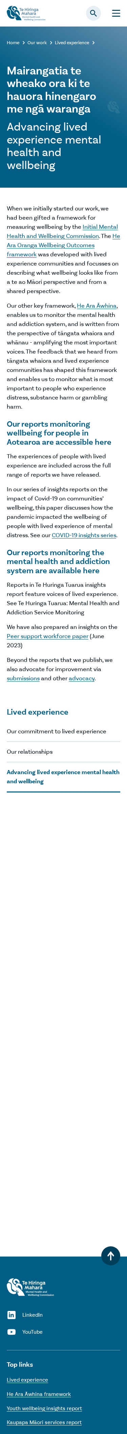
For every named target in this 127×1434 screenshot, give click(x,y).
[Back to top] (110, 1255)
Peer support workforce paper (47, 636)
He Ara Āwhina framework (39, 1394)
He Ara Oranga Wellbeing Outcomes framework (63, 245)
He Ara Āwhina (97, 305)
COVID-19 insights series (84, 535)
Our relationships (29, 751)
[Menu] (116, 13)
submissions (23, 678)
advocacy (81, 678)
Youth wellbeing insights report (44, 1408)
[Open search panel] (93, 13)
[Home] (30, 1287)
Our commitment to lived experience (56, 731)
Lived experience (27, 1380)
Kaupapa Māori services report (44, 1422)
